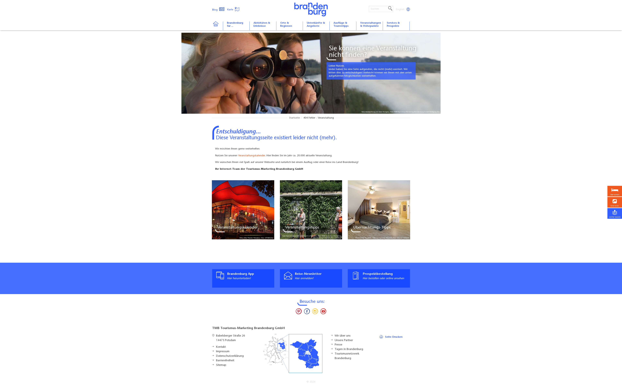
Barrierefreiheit (225, 360)
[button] (614, 202)
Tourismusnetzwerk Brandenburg (347, 356)
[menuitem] (400, 9)
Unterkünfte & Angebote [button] (316, 24)
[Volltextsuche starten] (390, 8)
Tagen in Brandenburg (349, 349)
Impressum (223, 351)
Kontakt (221, 347)
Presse (338, 344)
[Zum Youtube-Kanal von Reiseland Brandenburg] (323, 312)
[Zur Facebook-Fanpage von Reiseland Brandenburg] (307, 312)
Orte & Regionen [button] (286, 24)
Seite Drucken (394, 337)
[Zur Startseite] (217, 26)
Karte (230, 9)
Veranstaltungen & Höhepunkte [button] (370, 24)
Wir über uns (343, 335)
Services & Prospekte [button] (393, 24)
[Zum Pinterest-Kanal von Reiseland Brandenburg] (299, 312)
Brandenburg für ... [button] (235, 24)
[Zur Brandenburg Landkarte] (292, 353)
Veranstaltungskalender (251, 155)
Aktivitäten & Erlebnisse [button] (261, 24)
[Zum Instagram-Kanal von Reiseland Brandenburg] (315, 312)
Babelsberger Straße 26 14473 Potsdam (230, 338)
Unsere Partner (344, 340)
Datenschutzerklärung (230, 356)
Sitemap (221, 365)
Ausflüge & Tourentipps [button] (341, 24)
